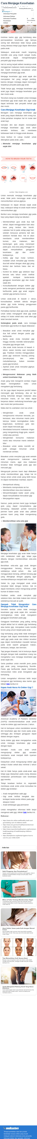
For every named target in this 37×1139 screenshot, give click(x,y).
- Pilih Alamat (33, 19)
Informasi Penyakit (9, 13)
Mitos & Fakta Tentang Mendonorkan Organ (17, 900)
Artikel (5, 23)
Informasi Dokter (9, 16)
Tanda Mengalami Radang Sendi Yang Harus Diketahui (18, 987)
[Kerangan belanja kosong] (6, 4)
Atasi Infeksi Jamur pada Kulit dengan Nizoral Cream (18, 929)
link (8, 684)
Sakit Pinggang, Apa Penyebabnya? (15, 871)
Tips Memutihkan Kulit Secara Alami (15, 958)
